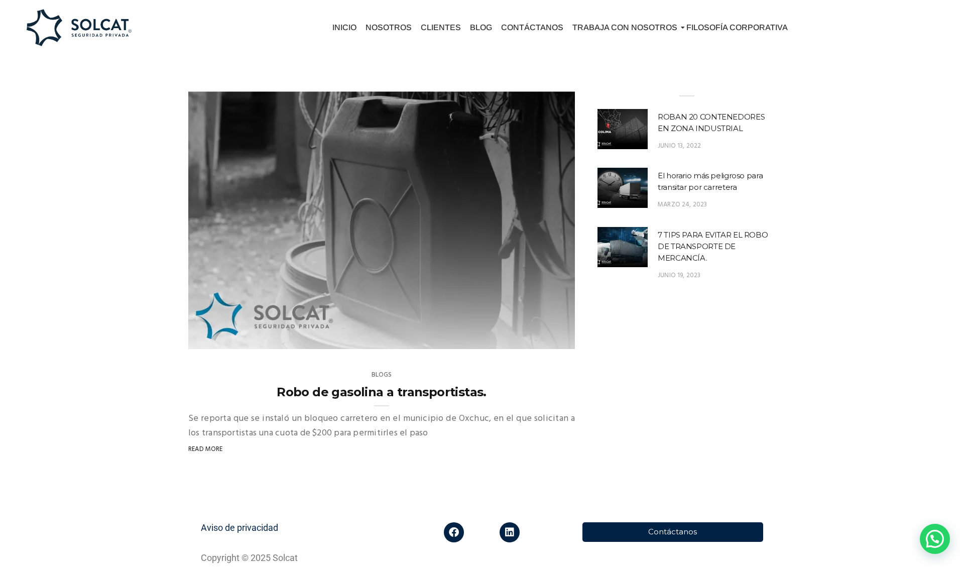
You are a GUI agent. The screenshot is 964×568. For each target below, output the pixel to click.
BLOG (481, 27)
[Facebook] (454, 532)
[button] (935, 539)
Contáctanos (672, 531)
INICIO (344, 27)
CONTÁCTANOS (532, 27)
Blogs (382, 375)
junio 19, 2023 (679, 275)
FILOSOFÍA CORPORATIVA (737, 27)
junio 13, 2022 (679, 146)
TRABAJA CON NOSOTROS (624, 27)
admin (218, 343)
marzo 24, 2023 (682, 204)
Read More (205, 449)
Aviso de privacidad (239, 527)
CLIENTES (441, 27)
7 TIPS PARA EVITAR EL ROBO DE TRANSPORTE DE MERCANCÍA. (713, 246)
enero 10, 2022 (541, 343)
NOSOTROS (389, 27)
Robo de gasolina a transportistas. (382, 392)
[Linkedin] (510, 532)
